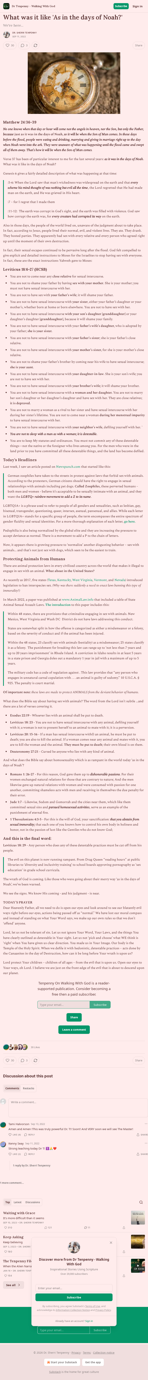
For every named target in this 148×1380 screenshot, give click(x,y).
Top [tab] (7, 1202)
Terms (87, 1352)
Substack (55, 1372)
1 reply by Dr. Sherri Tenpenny (31, 1165)
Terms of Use (92, 1306)
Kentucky (64, 580)
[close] (111, 1243)
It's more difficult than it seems (23, 1218)
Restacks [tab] (28, 1088)
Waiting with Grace (19, 1213)
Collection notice (103, 1352)
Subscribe (121, 6)
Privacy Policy (103, 1310)
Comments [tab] (12, 1088)
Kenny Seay (16, 1143)
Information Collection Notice (73, 1310)
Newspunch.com (68, 466)
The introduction (58, 604)
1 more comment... (12, 1183)
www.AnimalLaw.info (77, 599)
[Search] (141, 1202)
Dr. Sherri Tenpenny (24, 32)
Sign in (138, 6)
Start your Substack (64, 1362)
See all (11, 1285)
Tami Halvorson (18, 1124)
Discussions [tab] (32, 1202)
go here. (129, 521)
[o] (138, 1266)
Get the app (93, 1362)
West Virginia (82, 580)
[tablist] (19, 1088)
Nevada (119, 580)
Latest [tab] (18, 1202)
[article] (74, 1220)
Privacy (76, 1352)
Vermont (100, 580)
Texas (52, 580)
